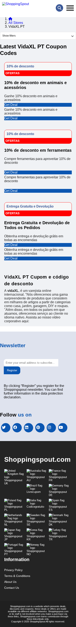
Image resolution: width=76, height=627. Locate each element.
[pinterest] (40, 427)
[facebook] (17, 427)
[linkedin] (28, 427)
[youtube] (62, 427)
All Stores (15, 23)
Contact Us (11, 587)
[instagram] (51, 427)
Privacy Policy (13, 570)
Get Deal (11, 105)
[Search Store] (59, 8)
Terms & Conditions (17, 576)
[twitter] (5, 427)
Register (12, 370)
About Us (10, 581)
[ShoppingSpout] (15, 4)
